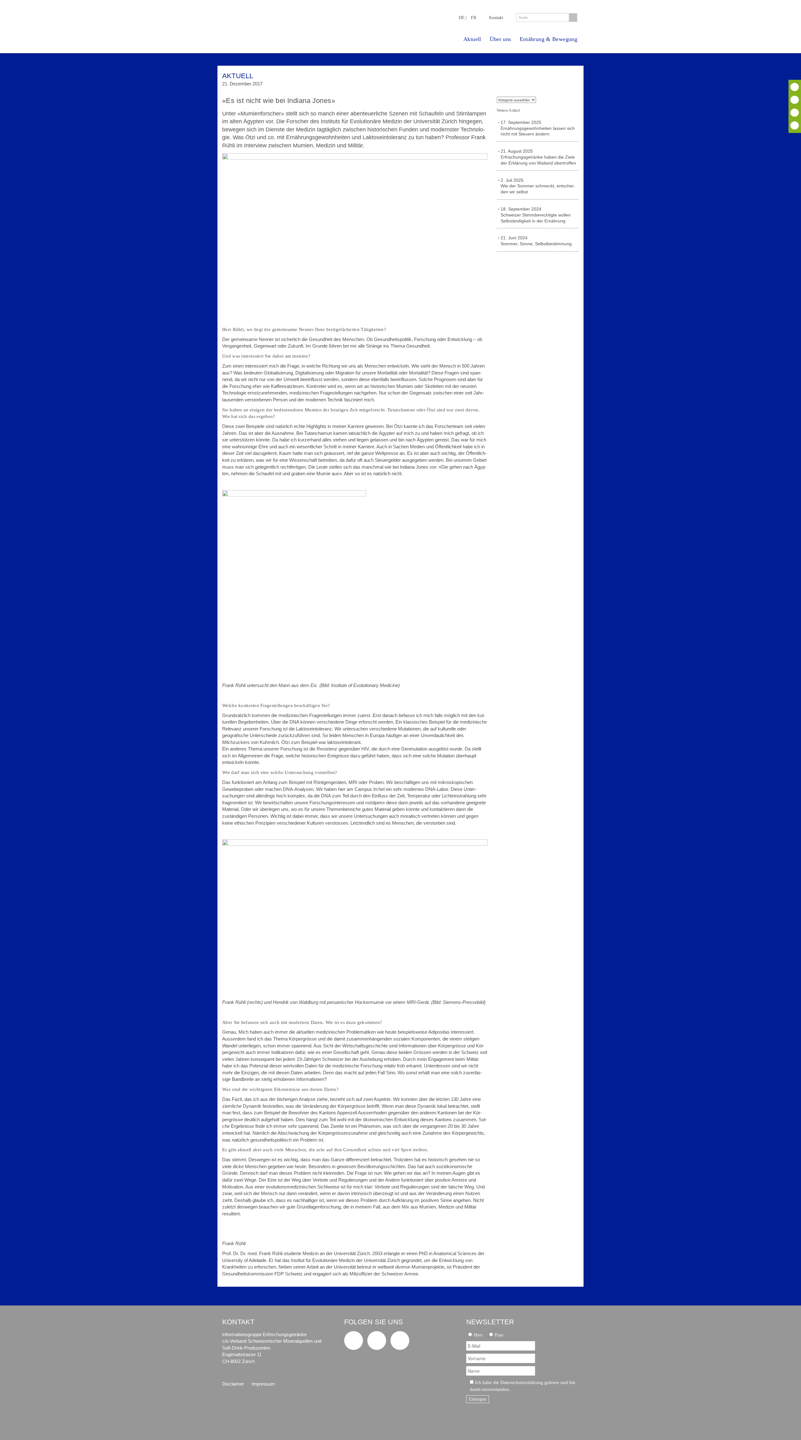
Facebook (794, 100)
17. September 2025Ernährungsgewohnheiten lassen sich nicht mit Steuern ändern (538, 128)
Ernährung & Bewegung (548, 39)
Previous (555, 78)
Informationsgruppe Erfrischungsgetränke (274, 21)
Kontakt (496, 17)
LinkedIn (794, 113)
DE (462, 17)
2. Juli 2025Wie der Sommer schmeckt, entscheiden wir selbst (538, 186)
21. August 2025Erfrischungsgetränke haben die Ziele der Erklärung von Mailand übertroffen (538, 157)
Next (572, 78)
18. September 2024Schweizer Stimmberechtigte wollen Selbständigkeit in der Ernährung (536, 215)
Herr (478, 1334)
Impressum (263, 1384)
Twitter (794, 87)
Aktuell (472, 39)
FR (473, 17)
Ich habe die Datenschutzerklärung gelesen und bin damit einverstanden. (522, 1386)
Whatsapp (794, 125)
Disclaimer (233, 1384)
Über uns (500, 39)
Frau (499, 1334)
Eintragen (477, 1399)
